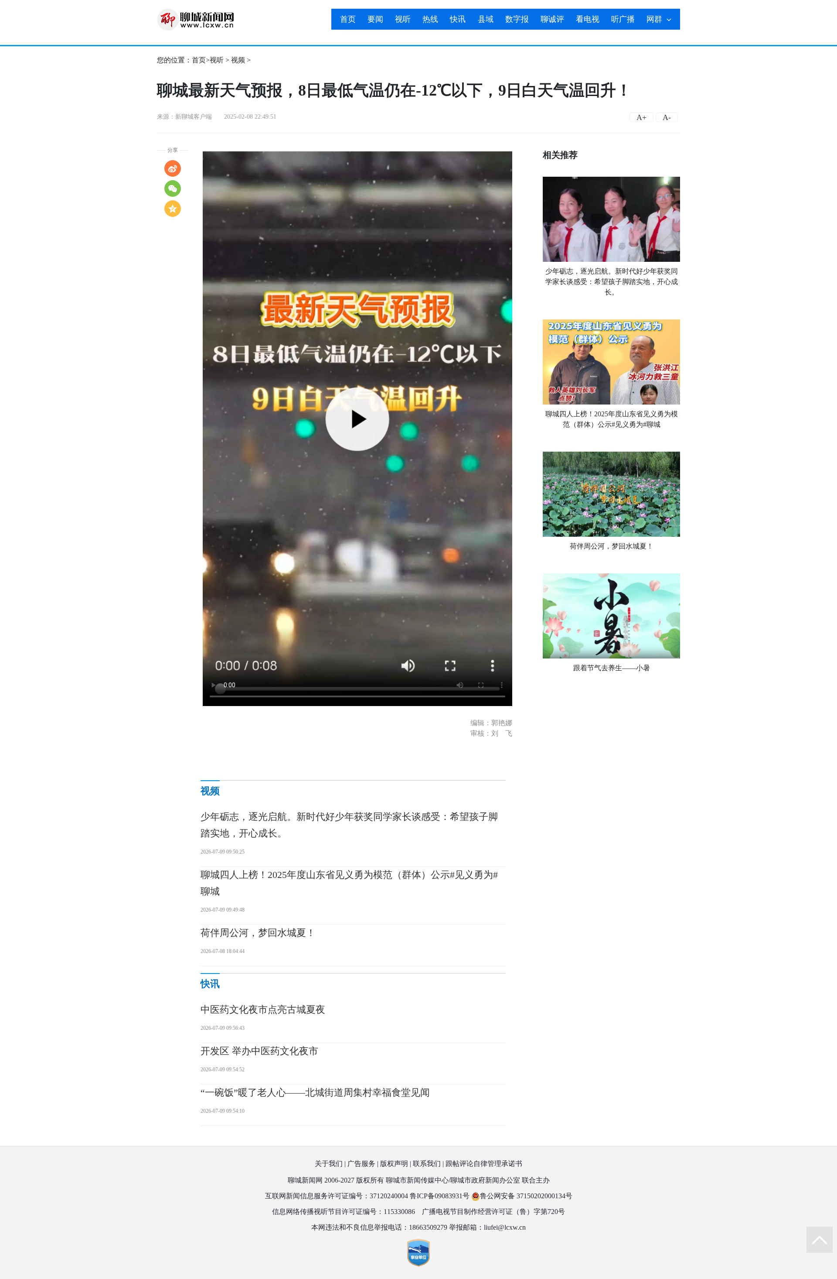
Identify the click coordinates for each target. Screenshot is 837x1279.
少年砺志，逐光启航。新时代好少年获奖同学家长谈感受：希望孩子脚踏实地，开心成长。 (611, 281)
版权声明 (394, 1163)
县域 (485, 19)
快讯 (458, 19)
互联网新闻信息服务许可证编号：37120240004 (336, 1196)
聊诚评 (552, 19)
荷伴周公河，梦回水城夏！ (611, 546)
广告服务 (361, 1163)
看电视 (587, 19)
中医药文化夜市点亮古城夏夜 (263, 1009)
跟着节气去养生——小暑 (611, 668)
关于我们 (329, 1163)
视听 (403, 19)
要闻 (375, 19)
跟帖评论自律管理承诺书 (484, 1163)
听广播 (623, 19)
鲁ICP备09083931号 (440, 1196)
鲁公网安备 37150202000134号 (526, 1196)
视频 (238, 60)
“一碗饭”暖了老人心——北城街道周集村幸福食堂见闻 (315, 1092)
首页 (348, 19)
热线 (430, 19)
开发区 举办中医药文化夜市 (259, 1051)
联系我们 (427, 1163)
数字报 (517, 19)
